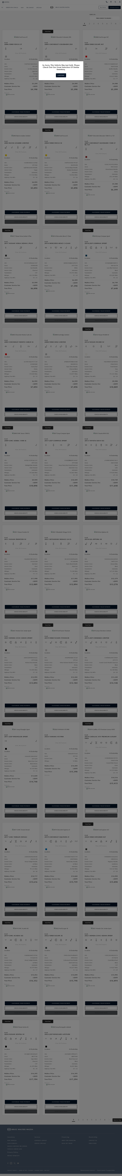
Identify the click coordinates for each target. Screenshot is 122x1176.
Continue (61, 75)
